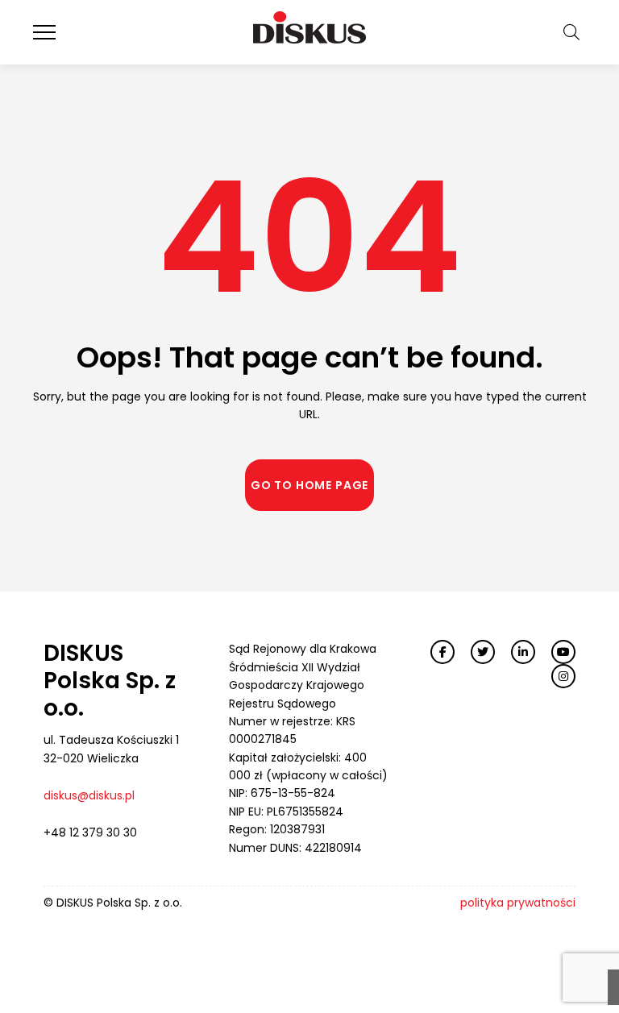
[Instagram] (563, 676)
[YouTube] (563, 652)
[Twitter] (483, 652)
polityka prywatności (517, 903)
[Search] (571, 33)
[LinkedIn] (523, 652)
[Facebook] (442, 652)
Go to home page (310, 485)
